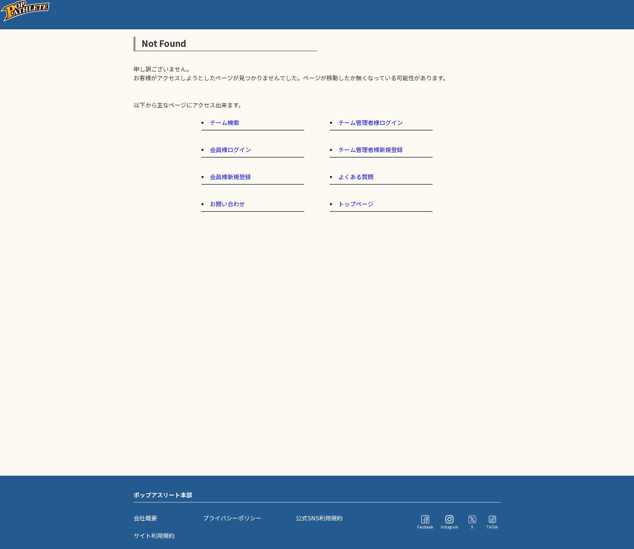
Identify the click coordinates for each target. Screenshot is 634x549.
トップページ (356, 203)
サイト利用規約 (154, 535)
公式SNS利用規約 (319, 517)
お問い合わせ (227, 203)
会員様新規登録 (230, 176)
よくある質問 (356, 176)
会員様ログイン (230, 149)
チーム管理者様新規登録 (370, 149)
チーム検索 (224, 122)
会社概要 (145, 517)
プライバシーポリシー (232, 517)
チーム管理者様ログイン (370, 122)
